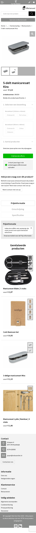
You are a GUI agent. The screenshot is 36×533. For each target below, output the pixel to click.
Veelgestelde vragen (8, 478)
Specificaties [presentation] (18, 215)
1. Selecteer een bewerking (14, 104)
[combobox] (15, 13)
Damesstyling (15, 26)
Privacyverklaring (7, 508)
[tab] (18, 203)
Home (3, 26)
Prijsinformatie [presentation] (18, 203)
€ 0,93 (8, 335)
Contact (4, 489)
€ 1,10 (8, 379)
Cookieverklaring (7, 505)
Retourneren (5, 492)
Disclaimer (4, 511)
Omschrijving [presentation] (18, 209)
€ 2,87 (8, 292)
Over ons (4, 475)
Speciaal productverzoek (18, 20)
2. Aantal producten (11, 141)
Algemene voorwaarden (9, 502)
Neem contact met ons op (11, 190)
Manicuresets (26, 26)
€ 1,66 (8, 425)
